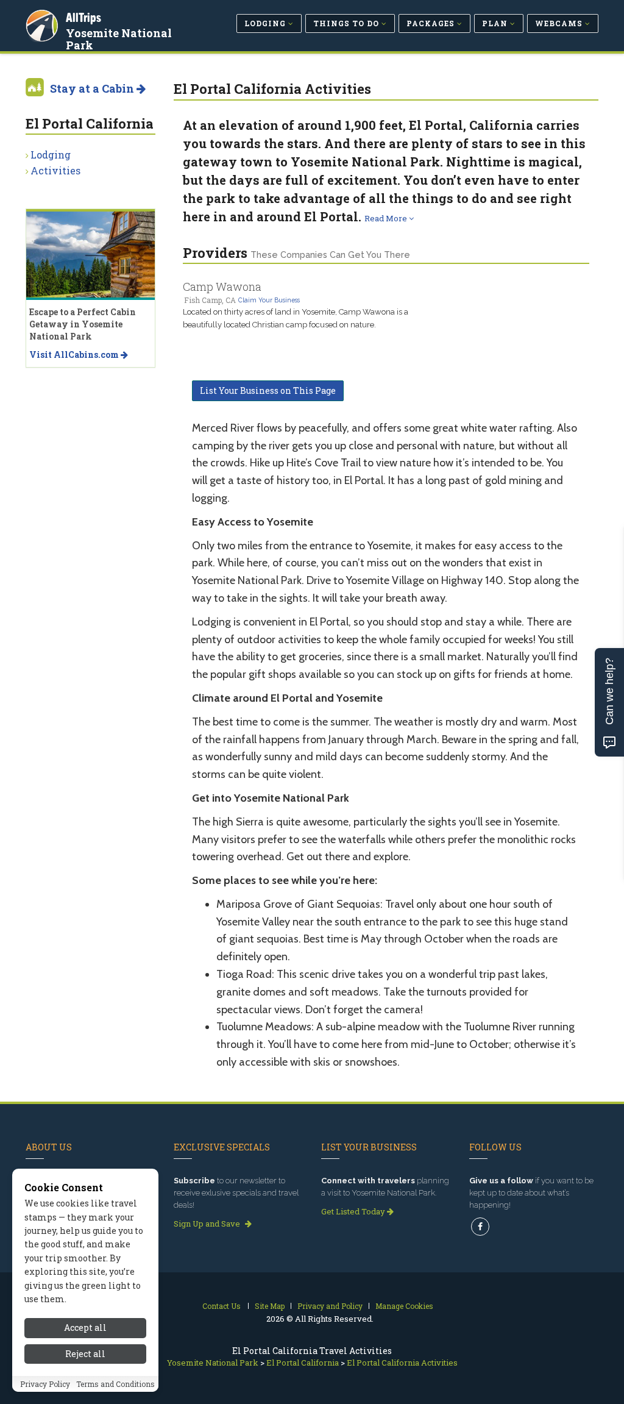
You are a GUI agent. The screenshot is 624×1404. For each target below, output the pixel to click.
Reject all (85, 1353)
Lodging (50, 154)
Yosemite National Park (119, 39)
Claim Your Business (269, 300)
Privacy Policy (45, 1384)
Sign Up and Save (208, 1223)
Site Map (270, 1306)
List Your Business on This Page (268, 390)
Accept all (85, 1327)
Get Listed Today (354, 1211)
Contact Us (221, 1306)
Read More (386, 218)
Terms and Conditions (115, 1384)
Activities (55, 170)
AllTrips (83, 17)
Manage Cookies (404, 1306)
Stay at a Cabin (93, 88)
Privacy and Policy (330, 1306)
